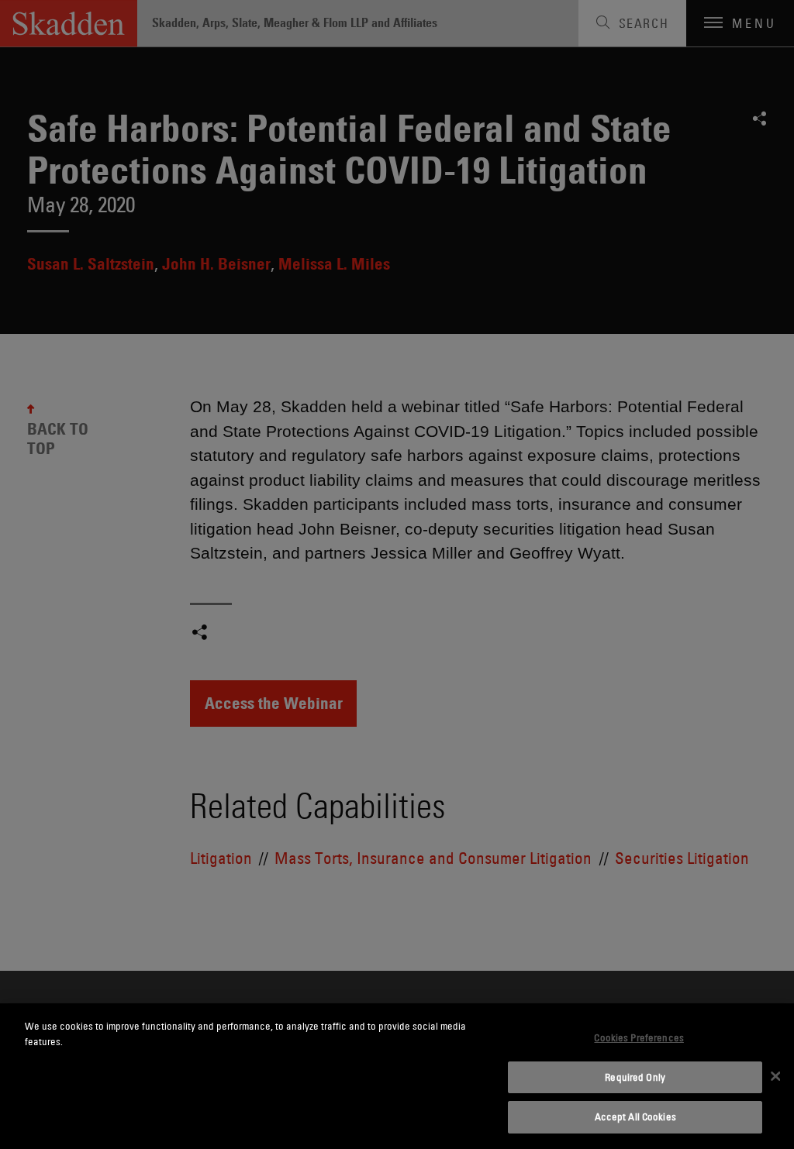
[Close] (775, 1076)
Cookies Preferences (638, 1037)
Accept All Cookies (635, 1116)
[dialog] (397, 1076)
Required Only (635, 1077)
